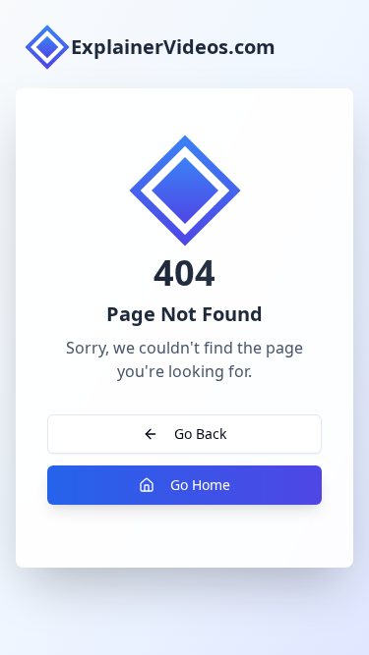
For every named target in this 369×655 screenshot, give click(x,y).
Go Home (200, 484)
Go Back (200, 433)
